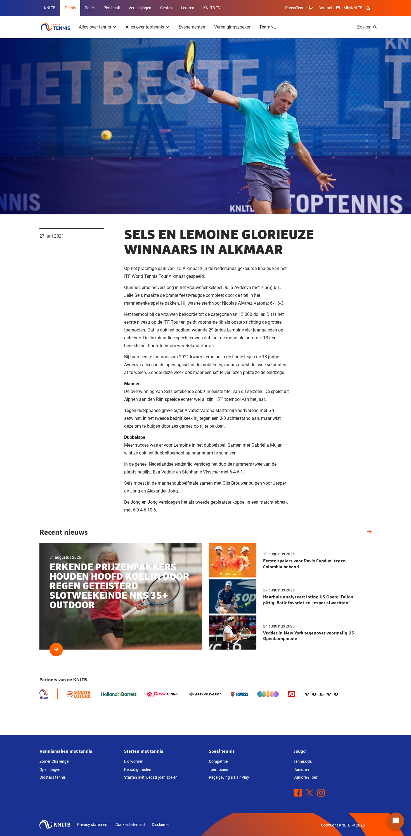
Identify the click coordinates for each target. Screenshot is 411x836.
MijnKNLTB (353, 8)
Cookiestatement (130, 824)
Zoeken (364, 27)
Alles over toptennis (145, 27)
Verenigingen (140, 8)
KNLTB (50, 8)
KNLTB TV (212, 8)
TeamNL (267, 27)
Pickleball (111, 8)
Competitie (218, 761)
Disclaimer (161, 824)
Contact (325, 8)
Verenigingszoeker (232, 27)
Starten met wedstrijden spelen (151, 777)
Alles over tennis (95, 27)
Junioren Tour (306, 777)
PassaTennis (296, 8)
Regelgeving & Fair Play (229, 777)
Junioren (301, 769)
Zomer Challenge (53, 761)
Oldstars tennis (52, 777)
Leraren (187, 8)
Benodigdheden (137, 769)
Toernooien (218, 769)
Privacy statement (93, 824)
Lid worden (133, 761)
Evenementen (192, 27)
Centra (166, 8)
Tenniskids (303, 761)
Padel (90, 8)
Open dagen (49, 769)
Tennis (70, 8)
